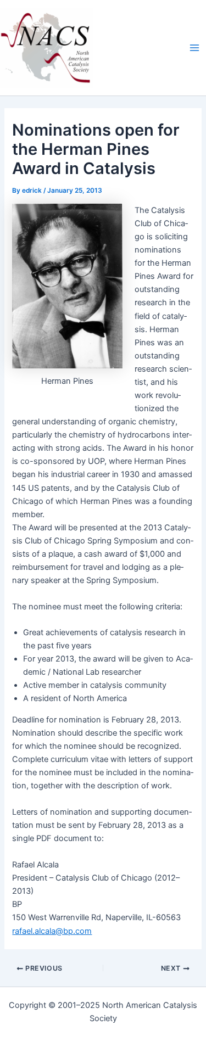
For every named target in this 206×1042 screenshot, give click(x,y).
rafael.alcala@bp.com (52, 931)
